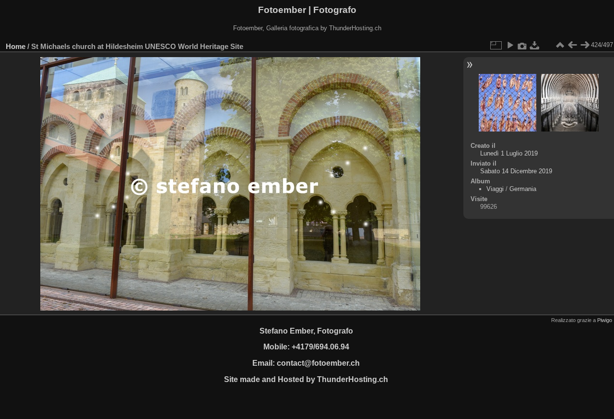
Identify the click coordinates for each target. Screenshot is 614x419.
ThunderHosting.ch (352, 379)
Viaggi (495, 188)
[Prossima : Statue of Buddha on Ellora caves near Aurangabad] (585, 45)
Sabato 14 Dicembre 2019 (516, 171)
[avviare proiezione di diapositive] (510, 45)
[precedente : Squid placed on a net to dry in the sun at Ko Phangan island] (572, 45)
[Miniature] (560, 45)
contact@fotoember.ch (318, 363)
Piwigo (604, 320)
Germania (522, 188)
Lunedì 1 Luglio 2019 (509, 153)
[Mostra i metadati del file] (522, 45)
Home (15, 46)
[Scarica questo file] (535, 45)
